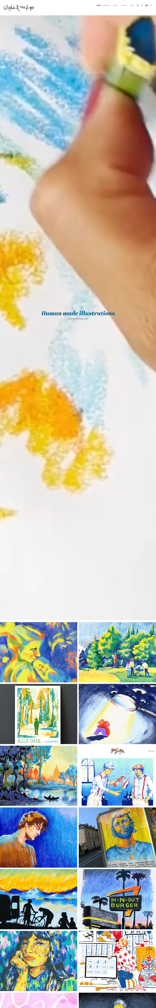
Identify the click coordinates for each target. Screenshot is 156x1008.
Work (99, 5)
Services (107, 5)
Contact (123, 5)
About (115, 5)
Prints (132, 5)
